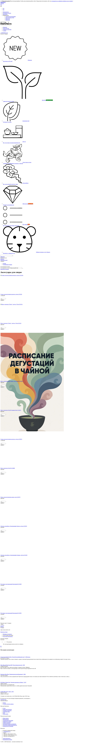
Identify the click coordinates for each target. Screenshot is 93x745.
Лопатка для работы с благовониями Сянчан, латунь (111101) (14, 526)
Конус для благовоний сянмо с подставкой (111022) (12, 381)
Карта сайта (5, 713)
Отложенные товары (7, 264)
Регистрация (6, 269)
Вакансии (8, 18)
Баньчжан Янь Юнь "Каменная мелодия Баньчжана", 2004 (13, 674)
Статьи (4, 30)
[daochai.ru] (6, 25)
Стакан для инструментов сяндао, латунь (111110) (11, 294)
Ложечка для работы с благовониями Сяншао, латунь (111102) (14, 555)
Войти (2, 269)
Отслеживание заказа (5, 267)
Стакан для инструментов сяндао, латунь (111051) (11, 439)
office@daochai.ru (6, 738)
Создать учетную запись (8, 704)
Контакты (8, 19)
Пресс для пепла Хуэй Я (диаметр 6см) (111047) (11, 410)
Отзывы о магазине (7, 710)
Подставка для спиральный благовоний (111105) (11, 613)
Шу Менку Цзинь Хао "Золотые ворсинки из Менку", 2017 (13, 682)
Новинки (5, 27)
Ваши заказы (6, 718)
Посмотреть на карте (7, 739)
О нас (4, 708)
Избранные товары (7, 721)
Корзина (2, 259)
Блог (4, 712)
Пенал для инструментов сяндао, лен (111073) (10, 497)
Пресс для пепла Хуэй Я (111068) (8, 468)
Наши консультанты (7, 709)
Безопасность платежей (8, 726)
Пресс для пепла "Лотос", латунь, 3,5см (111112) (11, 323)
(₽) (3, 8)
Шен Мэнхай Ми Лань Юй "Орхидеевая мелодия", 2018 (13, 665)
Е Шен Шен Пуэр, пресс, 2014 (7, 691)
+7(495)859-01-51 (4, 32)
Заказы (4, 263)
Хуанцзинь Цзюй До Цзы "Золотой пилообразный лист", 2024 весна (15, 657)
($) (3, 9)
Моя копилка (6, 12)
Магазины (5, 14)
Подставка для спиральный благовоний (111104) (11, 584)
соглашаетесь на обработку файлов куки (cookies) (62, 1)
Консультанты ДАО (10, 17)
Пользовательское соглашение (9, 723)
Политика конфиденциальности (10, 725)
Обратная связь (6, 711)
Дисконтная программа (11, 16)
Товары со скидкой (7, 29)
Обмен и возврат (6, 722)
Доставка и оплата (7, 13)
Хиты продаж (6, 28)
